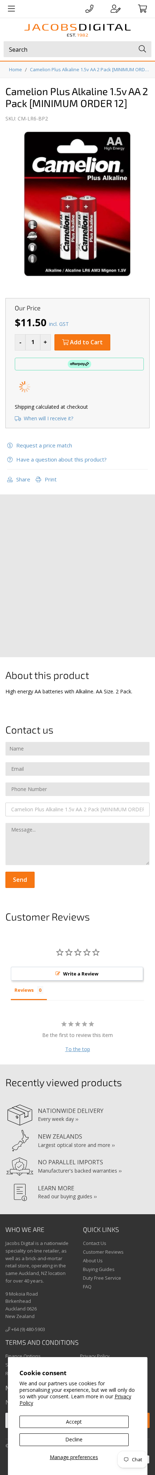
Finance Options (23, 1356)
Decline (74, 1439)
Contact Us (94, 1243)
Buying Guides (99, 1269)
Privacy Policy (95, 1356)
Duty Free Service (102, 1278)
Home (15, 69)
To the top (77, 1049)
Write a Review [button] (80, 973)
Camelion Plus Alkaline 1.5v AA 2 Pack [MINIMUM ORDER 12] (91, 69)
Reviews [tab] (24, 990)
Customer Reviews (103, 1252)
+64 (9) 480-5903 (27, 1329)
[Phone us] (89, 8)
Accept (74, 1421)
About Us (93, 1260)
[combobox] (77, 49)
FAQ (87, 1286)
